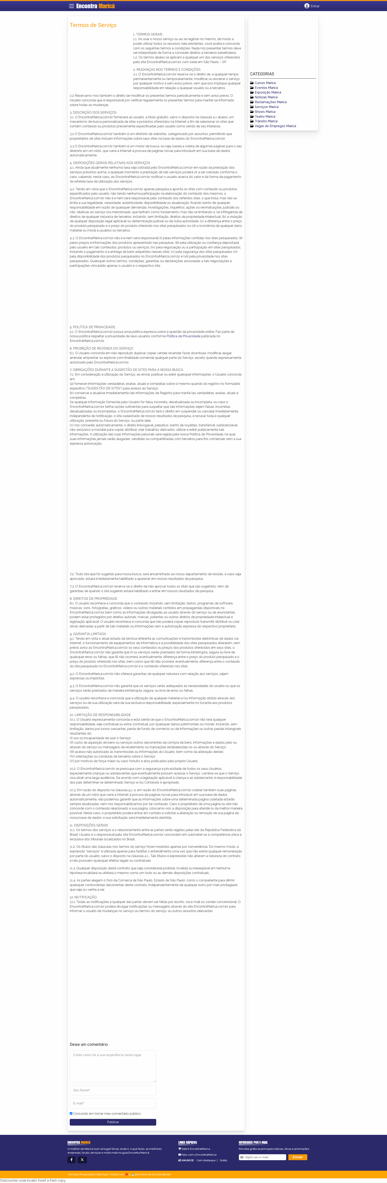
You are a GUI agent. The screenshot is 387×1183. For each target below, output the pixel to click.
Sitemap (102, 1174)
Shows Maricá (265, 112)
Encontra (95, 5)
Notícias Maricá (266, 97)
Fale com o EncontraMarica (199, 1154)
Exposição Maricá (268, 92)
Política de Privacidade (183, 336)
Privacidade (87, 1174)
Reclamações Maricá (271, 102)
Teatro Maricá (265, 116)
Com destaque (206, 1160)
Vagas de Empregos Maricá (275, 126)
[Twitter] (82, 1160)
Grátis (223, 1160)
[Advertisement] (100, 60)
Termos (73, 1174)
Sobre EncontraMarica (196, 1148)
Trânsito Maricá (266, 121)
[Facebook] (72, 1160)
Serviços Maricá (267, 107)
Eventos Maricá (266, 88)
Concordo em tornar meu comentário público (107, 1114)
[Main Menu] (72, 6)
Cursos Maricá (265, 83)
